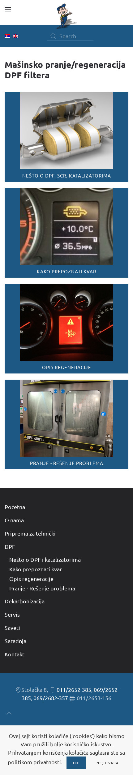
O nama (14, 520)
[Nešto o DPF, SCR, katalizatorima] (66, 137)
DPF (10, 546)
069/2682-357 (50, 698)
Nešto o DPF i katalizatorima (45, 559)
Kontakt (14, 654)
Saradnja (15, 641)
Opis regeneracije (31, 578)
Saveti (12, 627)
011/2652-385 (74, 689)
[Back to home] (66, 16)
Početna (15, 507)
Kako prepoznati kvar (35, 569)
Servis (12, 614)
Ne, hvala (108, 762)
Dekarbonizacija (25, 601)
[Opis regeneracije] (66, 328)
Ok (76, 762)
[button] (8, 9)
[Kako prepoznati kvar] (66, 233)
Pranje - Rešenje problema (42, 588)
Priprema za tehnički (30, 533)
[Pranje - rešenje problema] (66, 424)
